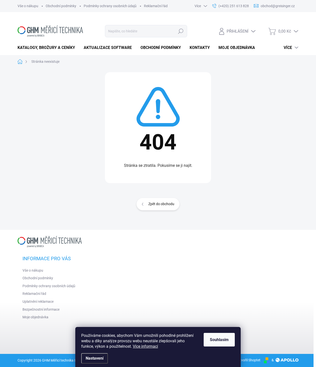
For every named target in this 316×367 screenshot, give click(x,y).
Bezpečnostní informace (40, 309)
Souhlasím (219, 339)
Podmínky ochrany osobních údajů (110, 6)
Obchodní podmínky (61, 6)
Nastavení (94, 358)
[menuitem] (48, 47)
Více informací (145, 346)
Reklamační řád (156, 6)
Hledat (181, 31)
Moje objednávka (35, 317)
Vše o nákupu (28, 6)
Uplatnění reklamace (38, 301)
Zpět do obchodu (161, 204)
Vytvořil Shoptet (248, 360)
